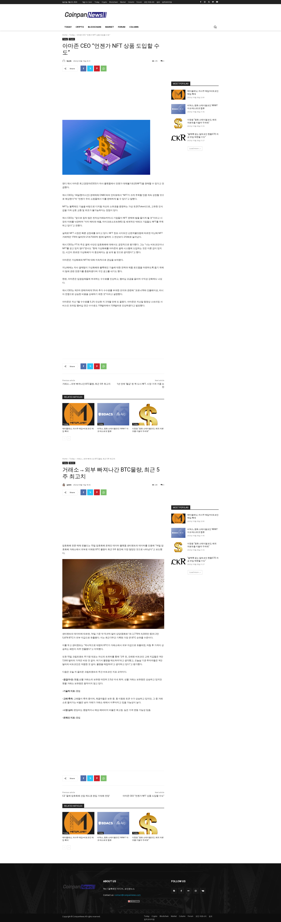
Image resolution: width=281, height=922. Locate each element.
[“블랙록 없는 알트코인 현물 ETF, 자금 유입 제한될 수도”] (178, 138)
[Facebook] (200, 2)
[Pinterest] (97, 68)
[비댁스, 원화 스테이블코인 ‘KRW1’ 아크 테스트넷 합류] (113, 414)
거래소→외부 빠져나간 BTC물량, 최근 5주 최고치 (86, 384)
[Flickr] (188, 891)
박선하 (69, 61)
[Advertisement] (164, 14)
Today (72, 35)
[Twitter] (209, 2)
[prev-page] (64, 438)
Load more (194, 148)
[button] (215, 26)
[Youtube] (217, 2)
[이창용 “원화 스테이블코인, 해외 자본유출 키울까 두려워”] (148, 414)
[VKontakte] (203, 891)
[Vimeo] (213, 2)
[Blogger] (174, 891)
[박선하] (64, 61)
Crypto (72, 39)
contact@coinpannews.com (127, 895)
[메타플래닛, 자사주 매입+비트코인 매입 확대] (78, 414)
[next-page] (69, 438)
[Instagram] (205, 2)
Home (64, 35)
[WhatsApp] (104, 68)
